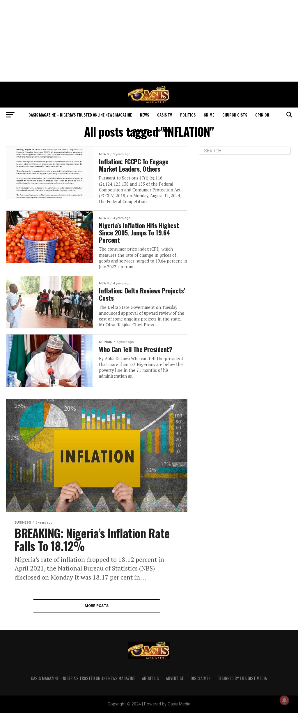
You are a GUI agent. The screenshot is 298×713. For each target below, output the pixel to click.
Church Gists (234, 115)
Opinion (262, 115)
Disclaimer (200, 678)
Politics (188, 115)
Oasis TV (164, 115)
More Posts (97, 605)
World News (138, 130)
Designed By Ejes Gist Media (242, 678)
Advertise (175, 678)
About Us (150, 678)
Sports (164, 130)
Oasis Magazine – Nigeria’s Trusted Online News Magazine (80, 115)
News (144, 115)
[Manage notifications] (284, 700)
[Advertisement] (149, 41)
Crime (209, 115)
